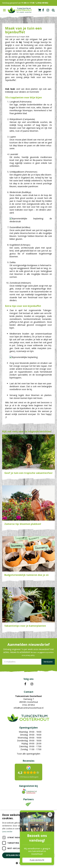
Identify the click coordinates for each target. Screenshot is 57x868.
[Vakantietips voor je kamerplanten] (28, 604)
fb (43, 10)
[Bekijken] (39, 10)
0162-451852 (28, 704)
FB (25, 684)
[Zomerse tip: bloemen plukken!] (28, 503)
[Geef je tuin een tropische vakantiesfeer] (28, 452)
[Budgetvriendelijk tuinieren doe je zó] (28, 553)
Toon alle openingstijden (28, 753)
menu (4, 10)
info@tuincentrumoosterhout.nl (28, 707)
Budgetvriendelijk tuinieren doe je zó (26, 575)
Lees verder (7, 831)
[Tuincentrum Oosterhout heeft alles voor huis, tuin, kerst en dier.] (20, 10)
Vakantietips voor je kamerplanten (25, 625)
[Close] (50, 814)
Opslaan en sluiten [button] (16, 855)
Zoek (53, 10)
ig (48, 10)
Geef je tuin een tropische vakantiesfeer (28, 473)
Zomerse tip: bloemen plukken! (22, 524)
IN (32, 684)
